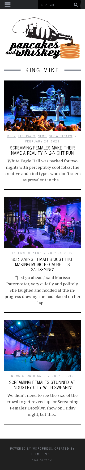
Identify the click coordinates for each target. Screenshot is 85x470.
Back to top (41, 460)
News (42, 136)
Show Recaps (60, 136)
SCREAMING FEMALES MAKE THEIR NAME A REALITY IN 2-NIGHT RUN (42, 150)
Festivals (26, 136)
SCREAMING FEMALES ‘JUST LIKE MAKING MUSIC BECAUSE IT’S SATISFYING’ (42, 264)
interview (21, 252)
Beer (11, 136)
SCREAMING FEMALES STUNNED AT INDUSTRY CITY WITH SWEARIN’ (42, 384)
